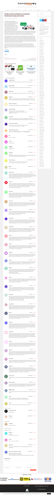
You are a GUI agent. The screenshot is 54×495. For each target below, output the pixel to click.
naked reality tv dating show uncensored (14, 435)
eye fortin (10, 209)
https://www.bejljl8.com (13, 137)
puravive (10, 235)
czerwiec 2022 (41, 66)
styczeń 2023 (41, 56)
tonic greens (11, 358)
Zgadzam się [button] (48, 493)
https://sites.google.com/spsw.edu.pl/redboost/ (15, 187)
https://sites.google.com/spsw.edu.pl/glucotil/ (14, 318)
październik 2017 (41, 147)
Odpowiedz (34, 85)
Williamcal (10, 432)
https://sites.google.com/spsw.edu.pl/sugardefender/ (26, 308)
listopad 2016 (41, 163)
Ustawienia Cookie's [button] (43, 493)
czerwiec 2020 (41, 101)
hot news (10, 141)
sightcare (10, 349)
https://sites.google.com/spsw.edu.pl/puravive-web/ (15, 248)
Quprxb (10, 439)
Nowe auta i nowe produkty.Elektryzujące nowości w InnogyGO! (20, 72)
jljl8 (9, 135)
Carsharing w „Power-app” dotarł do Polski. (44, 26)
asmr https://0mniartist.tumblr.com (15, 451)
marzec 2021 (40, 88)
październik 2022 (41, 60)
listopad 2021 (41, 76)
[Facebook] (43, 20)
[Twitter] (41, 20)
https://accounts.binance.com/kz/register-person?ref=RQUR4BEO (17, 162)
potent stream (11, 172)
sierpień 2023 (41, 46)
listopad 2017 (41, 146)
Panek (6, 54)
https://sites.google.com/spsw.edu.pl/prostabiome (19, 337)
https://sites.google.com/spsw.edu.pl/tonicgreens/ (18, 362)
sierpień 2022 (41, 63)
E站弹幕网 (10, 146)
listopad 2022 (41, 59)
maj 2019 (40, 120)
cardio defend (11, 226)
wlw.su (10, 396)
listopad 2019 (41, 111)
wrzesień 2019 (41, 114)
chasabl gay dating (9, 428)
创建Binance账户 (11, 389)
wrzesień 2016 (41, 166)
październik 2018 (41, 130)
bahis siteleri (8, 421)
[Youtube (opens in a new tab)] (49, 10)
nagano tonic (11, 294)
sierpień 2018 (41, 133)
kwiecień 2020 (41, 104)
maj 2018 (40, 137)
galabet (10, 166)
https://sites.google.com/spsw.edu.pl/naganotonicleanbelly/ (16, 300)
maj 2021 (40, 85)
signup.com (11, 444)
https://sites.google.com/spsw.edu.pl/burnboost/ (20, 205)
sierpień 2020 (41, 98)
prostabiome (11, 331)
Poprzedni (1, 479)
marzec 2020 (40, 105)
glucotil (10, 312)
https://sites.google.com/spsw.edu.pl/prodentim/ (27, 256)
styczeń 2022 (41, 73)
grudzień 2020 (41, 92)
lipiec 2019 (40, 117)
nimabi (30, 404)
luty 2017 (40, 159)
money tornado (11, 375)
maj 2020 (40, 102)
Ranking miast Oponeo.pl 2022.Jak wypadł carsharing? (31, 72)
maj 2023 (40, 50)
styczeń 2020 (41, 108)
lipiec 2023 (40, 47)
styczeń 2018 (41, 143)
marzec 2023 (40, 53)
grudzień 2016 (41, 162)
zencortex (10, 285)
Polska (16, 18)
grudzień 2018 (41, 127)
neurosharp (11, 152)
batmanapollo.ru (9, 408)
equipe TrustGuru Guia (13, 103)
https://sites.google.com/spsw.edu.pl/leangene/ (15, 273)
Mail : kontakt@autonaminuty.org (41, 486)
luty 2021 (40, 89)
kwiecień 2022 (41, 69)
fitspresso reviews (12, 382)
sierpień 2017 (41, 150)
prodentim (10, 252)
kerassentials (11, 218)
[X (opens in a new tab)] (47, 10)
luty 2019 (40, 124)
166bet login (11, 91)
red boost (10, 181)
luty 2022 (40, 72)
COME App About (12, 80)
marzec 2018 (40, 140)
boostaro (10, 341)
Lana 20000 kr (10, 417)
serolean (10, 277)
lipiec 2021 (40, 82)
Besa (6, 18)
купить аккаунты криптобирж (32, 119)
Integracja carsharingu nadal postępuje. (43, 28)
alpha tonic (11, 191)
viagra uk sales (14, 425)
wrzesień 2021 (41, 79)
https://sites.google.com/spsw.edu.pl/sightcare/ (18, 354)
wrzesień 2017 (41, 149)
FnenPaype (11, 423)
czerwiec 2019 (41, 118)
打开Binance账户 (11, 85)
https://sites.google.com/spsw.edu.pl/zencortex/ (15, 290)
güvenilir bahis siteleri (12, 410)
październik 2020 (41, 95)
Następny (52, 479)
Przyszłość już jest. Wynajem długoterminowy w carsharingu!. (9, 72)
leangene (10, 267)
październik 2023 (41, 43)
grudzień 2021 (41, 75)
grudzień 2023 (41, 40)
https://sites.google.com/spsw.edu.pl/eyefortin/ (15, 214)
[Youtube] (45, 20)
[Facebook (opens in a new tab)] (48, 10)
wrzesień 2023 (41, 44)
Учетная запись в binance (13, 123)
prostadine (11, 322)
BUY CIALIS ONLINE (12, 109)
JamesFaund (11, 116)
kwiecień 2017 (41, 156)
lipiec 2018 (40, 134)
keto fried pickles (9, 430)
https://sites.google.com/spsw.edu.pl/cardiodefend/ (24, 231)
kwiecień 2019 (41, 121)
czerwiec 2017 (41, 153)
